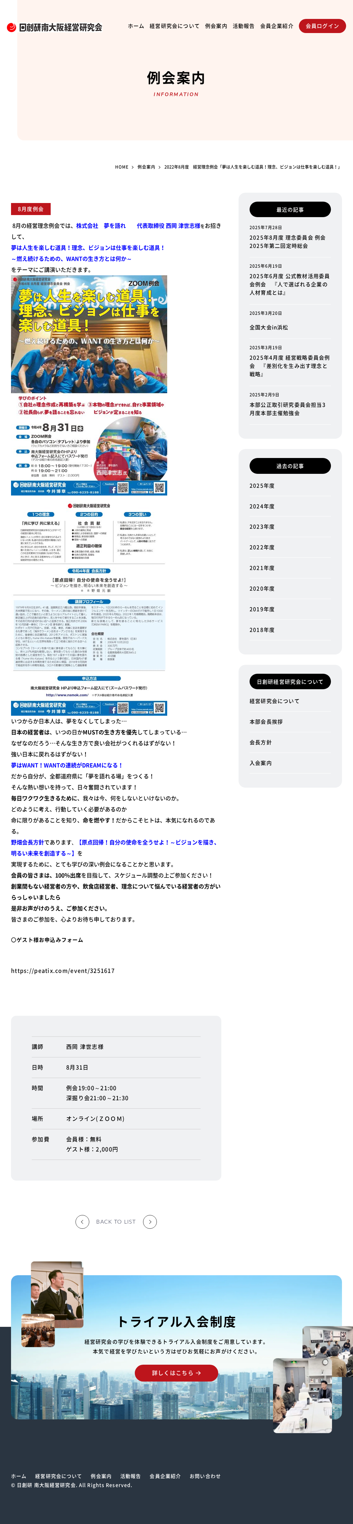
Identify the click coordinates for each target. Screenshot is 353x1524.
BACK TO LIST (116, 1222)
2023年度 (262, 526)
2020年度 (262, 588)
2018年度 (262, 629)
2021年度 (262, 568)
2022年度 (262, 547)
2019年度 (262, 609)
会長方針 (261, 742)
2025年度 (262, 485)
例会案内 (216, 26)
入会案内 (261, 763)
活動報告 (244, 26)
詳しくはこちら (173, 1373)
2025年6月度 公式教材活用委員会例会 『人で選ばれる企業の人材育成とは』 (290, 284)
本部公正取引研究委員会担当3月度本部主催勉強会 (288, 409)
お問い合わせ (205, 1476)
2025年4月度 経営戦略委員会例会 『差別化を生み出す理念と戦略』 (290, 366)
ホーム (136, 26)
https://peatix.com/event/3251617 (63, 970)
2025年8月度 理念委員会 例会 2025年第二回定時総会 (288, 241)
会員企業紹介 (277, 26)
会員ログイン (322, 26)
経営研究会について (175, 26)
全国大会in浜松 (269, 327)
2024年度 (262, 506)
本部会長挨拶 (266, 721)
